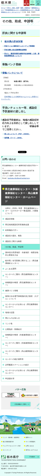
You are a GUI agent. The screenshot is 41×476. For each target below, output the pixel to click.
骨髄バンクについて (12, 73)
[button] (26, 3)
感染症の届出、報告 (13, 236)
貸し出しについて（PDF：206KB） (17, 134)
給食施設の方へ (11, 230)
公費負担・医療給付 (13, 329)
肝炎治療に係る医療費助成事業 (15, 50)
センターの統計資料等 (14, 359)
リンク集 (9, 324)
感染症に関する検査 (13, 241)
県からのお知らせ (12, 318)
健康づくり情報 (11, 291)
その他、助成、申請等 (14, 247)
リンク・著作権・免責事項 (11, 437)
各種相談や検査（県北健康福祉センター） (20, 283)
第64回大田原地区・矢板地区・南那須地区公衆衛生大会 (21, 253)
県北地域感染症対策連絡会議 (17, 225)
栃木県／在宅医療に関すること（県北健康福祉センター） (21, 262)
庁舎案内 (32, 457)
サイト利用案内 (30, 441)
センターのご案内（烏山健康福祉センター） (21, 352)
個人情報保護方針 (8, 441)
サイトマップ (7, 450)
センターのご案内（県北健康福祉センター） (21, 275)
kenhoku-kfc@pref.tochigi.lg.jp (19, 178)
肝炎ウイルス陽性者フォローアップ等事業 (19, 46)
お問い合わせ (30, 446)
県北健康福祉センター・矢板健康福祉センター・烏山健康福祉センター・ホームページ (21, 195)
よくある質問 (10, 269)
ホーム (3, 8)
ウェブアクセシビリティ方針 (12, 446)
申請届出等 (9, 378)
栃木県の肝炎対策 (14, 41)
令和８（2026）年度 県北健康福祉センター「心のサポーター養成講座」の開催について (21, 210)
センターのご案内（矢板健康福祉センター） (21, 344)
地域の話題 (9, 312)
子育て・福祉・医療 (13, 8)
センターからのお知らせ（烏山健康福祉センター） (21, 371)
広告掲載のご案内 (20, 404)
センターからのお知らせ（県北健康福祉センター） (21, 305)
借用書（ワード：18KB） (13, 138)
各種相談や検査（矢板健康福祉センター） (20, 336)
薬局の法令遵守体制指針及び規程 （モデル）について (21, 297)
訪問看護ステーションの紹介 (17, 365)
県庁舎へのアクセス (32, 450)
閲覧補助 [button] (32, 4)
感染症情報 (9, 219)
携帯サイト (29, 437)
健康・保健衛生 (25, 8)
